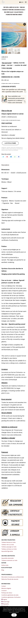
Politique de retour (6, 593)
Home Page (6, 601)
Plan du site (4, 606)
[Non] (26, 612)
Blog (2, 570)
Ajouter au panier (10, 143)
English (5, 599)
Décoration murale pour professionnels (12, 577)
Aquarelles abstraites (7, 558)
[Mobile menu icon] (26, 2)
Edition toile (4, 565)
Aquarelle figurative (7, 551)
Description (5, 165)
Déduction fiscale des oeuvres (9, 579)
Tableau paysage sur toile (8, 547)
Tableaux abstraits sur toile (9, 560)
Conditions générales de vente (9, 595)
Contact (3, 586)
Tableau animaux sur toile (9, 549)
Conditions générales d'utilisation (11, 597)
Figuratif (8, 147)
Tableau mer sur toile (7, 544)
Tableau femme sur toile (8, 542)
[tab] (14, 164)
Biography (6, 604)
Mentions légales (6, 588)
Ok (14, 615)
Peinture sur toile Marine (13, 150)
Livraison (4, 590)
